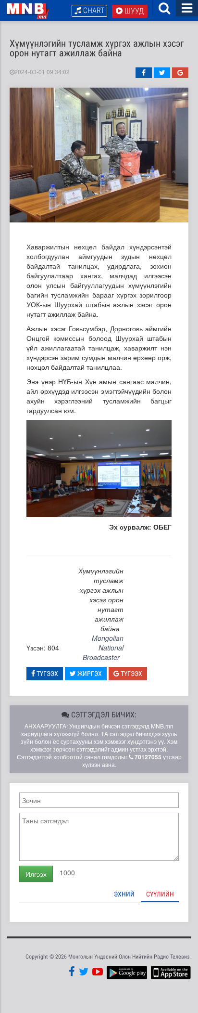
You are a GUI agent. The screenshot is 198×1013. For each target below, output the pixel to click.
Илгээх (36, 874)
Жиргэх (89, 673)
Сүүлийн (160, 894)
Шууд (133, 10)
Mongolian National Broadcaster (103, 647)
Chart (92, 10)
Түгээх (46, 673)
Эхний (124, 894)
